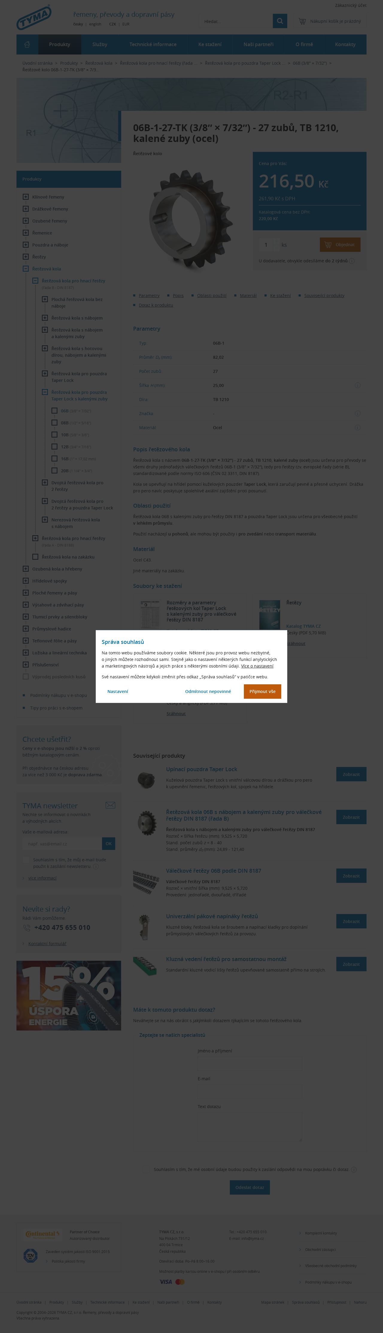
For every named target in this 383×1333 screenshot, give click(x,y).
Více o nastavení (257, 666)
